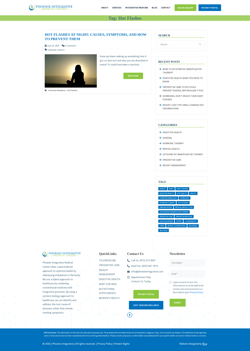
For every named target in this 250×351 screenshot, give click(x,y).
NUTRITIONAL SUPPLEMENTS (107, 291)
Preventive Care (172, 159)
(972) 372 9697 (148, 260)
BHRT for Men (182, 189)
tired (162, 226)
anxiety (163, 189)
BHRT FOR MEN (107, 284)
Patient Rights (122, 343)
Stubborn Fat (190, 221)
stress (179, 221)
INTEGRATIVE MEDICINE (136, 7)
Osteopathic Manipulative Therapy (183, 154)
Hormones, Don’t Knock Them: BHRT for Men (183, 98)
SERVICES (117, 7)
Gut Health (182, 193)
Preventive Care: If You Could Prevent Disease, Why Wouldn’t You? (183, 89)
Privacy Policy (196, 292)
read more (133, 75)
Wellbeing (193, 226)
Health (193, 193)
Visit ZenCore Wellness (146, 305)
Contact (166, 7)
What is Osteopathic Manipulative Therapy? (182, 71)
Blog (154, 7)
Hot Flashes (72, 90)
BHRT (171, 189)
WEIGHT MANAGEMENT (107, 272)
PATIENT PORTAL (209, 7)
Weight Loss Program (176, 226)
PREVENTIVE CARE (109, 265)
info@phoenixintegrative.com (147, 271)
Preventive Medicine (184, 216)
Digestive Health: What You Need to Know (183, 80)
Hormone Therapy (56, 50)
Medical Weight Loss (183, 207)
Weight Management (174, 165)
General (167, 137)
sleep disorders (166, 221)
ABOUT (104, 7)
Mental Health (171, 148)
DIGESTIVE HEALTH (109, 279)
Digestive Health (172, 132)
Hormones (184, 198)
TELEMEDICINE (107, 260)
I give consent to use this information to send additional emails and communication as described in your (188, 287)
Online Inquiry (185, 7)
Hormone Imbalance (57, 90)
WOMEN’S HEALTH (109, 298)
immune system (166, 207)
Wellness (163, 230)
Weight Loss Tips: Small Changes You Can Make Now (183, 106)
